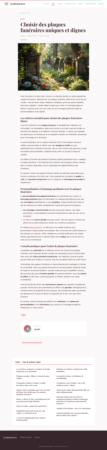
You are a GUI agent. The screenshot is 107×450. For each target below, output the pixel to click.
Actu (53, 4)
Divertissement (70, 4)
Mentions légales (26, 437)
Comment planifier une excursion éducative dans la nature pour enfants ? (72, 414)
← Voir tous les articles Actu (31, 343)
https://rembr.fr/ (35, 227)
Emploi (80, 4)
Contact (37, 437)
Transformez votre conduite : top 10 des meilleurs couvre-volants (70, 384)
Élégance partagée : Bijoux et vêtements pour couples (32, 377)
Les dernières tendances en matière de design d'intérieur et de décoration (33, 370)
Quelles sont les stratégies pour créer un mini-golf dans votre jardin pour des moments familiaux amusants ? (33, 392)
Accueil (46, 4)
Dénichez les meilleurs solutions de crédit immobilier (71, 370)
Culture (59, 4)
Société (101, 4)
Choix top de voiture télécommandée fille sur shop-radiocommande (72, 391)
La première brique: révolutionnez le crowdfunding (69, 377)
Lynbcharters (17, 3)
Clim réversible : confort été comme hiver (31, 406)
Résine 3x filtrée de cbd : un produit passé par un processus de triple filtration (33, 400)
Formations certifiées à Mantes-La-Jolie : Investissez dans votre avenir (31, 384)
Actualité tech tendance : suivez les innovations (73, 408)
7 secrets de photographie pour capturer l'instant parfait (31, 419)
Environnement (90, 4)
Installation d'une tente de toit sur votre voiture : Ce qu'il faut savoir (30, 412)
